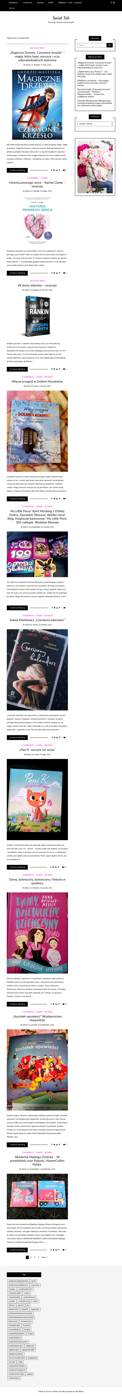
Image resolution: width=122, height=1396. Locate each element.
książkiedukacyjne (16, 1346)
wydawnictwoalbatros (17, 1366)
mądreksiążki (14, 1350)
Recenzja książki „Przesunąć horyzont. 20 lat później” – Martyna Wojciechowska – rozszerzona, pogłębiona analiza (93, 93)
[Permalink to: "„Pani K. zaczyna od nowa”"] (37, 799)
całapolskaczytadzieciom (18, 1285)
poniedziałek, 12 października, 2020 (42, 1169)
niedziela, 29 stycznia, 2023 (42, 290)
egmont (21, 1305)
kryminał (26, 1325)
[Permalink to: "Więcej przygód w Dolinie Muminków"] (37, 431)
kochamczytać (26, 1321)
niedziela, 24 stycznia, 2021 (42, 888)
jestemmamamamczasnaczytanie (21, 1317)
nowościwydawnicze (17, 1358)
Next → (45, 1257)
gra (28, 1305)
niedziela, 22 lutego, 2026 (42, 191)
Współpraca (13, 3)
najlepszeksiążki (28, 1350)
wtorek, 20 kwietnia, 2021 (42, 625)
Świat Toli (61, 18)
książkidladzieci (15, 1338)
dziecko (12, 1305)
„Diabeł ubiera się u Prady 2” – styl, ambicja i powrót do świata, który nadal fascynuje (94, 74)
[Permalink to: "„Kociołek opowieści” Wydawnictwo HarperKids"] (37, 1070)
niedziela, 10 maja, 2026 (42, 65)
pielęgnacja (32, 1358)
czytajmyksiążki (15, 1293)
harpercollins (14, 1309)
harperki (25, 1309)
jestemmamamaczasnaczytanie (20, 1313)
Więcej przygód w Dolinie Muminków (37, 381)
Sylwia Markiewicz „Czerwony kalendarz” (37, 620)
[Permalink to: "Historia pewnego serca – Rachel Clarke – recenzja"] (37, 221)
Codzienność (27, 3)
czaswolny (35, 1285)
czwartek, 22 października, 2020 (42, 1025)
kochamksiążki (14, 1325)
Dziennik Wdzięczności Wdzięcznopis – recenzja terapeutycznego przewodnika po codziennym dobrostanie (94, 103)
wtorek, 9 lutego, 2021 (42, 754)
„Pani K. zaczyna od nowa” (37, 749)
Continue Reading (17, 170)
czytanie (12, 1301)
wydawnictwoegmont (17, 1370)
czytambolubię (14, 1297)
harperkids (35, 1309)
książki (30, 1334)
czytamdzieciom (29, 1297)
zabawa (30, 1374)
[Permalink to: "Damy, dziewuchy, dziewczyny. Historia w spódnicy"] (37, 933)
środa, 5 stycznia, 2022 (42, 386)
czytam (26, 1293)
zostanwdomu (14, 1378)
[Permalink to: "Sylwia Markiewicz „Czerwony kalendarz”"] (37, 670)
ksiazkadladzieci (15, 1330)
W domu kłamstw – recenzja (37, 285)
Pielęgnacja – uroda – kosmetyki (70, 3)
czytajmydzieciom (26, 1289)
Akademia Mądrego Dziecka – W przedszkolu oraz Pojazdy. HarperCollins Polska (37, 1161)
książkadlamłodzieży (17, 1334)
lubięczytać (30, 1346)
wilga (20, 1362)
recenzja (12, 1362)
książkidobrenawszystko (18, 1342)
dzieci (35, 1301)
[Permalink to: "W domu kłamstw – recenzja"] (37, 316)
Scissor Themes (52, 1391)
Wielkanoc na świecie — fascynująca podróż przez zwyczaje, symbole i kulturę (93, 83)
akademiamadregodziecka (18, 1281)
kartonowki (13, 1321)
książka (27, 1330)
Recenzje (40, 3)
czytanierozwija (24, 1301)
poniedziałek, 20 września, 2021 (42, 527)
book (34, 1281)
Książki (50, 3)
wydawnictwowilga (16, 1374)
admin (28, 65)
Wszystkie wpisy (37, 48)
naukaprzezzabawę (16, 1354)
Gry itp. (11, 8)
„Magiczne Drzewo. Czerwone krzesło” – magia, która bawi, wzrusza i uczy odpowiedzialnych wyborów (37, 56)
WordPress (79, 1391)
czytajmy (12, 1289)
